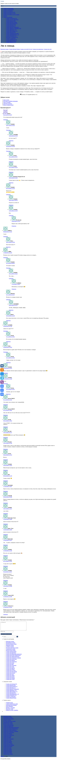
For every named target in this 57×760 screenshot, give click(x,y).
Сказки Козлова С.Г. (11, 26)
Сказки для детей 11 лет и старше (11, 14)
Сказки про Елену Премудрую (13, 655)
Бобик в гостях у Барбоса (12, 710)
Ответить (5, 119)
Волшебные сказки (10, 642)
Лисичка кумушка (7, 103)
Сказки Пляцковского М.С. (12, 33)
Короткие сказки (4, 49)
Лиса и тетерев (6, 102)
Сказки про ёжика (10, 678)
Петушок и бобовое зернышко (10, 101)
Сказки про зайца (10, 675)
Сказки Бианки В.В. (11, 20)
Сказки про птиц (10, 662)
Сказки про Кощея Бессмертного (14, 654)
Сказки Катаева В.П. (11, 24)
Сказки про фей (10, 664)
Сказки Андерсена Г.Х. (11, 18)
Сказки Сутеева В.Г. (11, 38)
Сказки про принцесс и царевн (13, 657)
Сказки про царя (10, 666)
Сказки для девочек (8, 10)
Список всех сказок (8, 754)
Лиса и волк (6, 99)
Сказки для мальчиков (8, 9)
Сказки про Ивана (10, 660)
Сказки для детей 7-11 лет (9, 13)
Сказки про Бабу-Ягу (11, 652)
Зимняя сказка (9, 702)
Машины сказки (10, 645)
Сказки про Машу (10, 669)
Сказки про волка (10, 676)
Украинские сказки (10, 649)
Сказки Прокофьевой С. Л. (12, 34)
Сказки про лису (48, 49)
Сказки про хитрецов (11, 665)
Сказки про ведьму (10, 673)
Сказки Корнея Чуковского (12, 27)
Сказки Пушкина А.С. (11, 36)
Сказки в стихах (10, 646)
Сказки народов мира (11, 651)
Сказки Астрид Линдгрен (12, 19)
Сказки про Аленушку (11, 659)
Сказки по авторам (7, 17)
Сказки (2, 1)
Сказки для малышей (8, 8)
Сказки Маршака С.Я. (11, 29)
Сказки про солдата (10, 670)
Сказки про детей (10, 679)
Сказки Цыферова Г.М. (11, 39)
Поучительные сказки (11, 644)
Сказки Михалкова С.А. (12, 31)
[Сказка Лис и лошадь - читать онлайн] (2, 390)
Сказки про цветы (10, 667)
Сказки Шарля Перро (11, 41)
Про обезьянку (9, 706)
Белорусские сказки (11, 650)
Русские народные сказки (12, 647)
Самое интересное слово (12, 703)
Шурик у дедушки (10, 707)
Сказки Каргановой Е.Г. (12, 23)
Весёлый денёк (9, 708)
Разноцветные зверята (11, 705)
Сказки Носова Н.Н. (11, 32)
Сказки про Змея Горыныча (12, 656)
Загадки (5, 15)
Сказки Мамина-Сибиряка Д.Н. (13, 28)
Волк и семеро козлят (8, 105)
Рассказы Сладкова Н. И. (12, 37)
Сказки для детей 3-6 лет (9, 12)
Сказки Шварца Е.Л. (11, 42)
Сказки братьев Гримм (11, 22)
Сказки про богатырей (11, 671)
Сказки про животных (38, 49)
